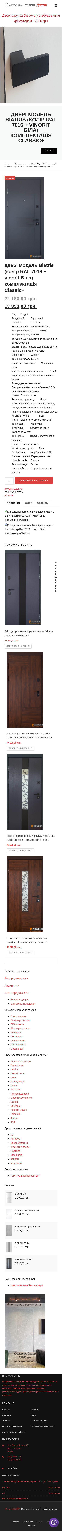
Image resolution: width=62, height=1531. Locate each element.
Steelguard (16, 1155)
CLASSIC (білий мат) (27, 1210)
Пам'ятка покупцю (39, 1421)
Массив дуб (17, 1048)
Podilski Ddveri (19, 1110)
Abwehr (9, 495)
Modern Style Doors (21, 1098)
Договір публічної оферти (13, 1432)
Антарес (15, 1138)
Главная (7, 164)
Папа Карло (17, 1065)
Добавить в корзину (34, 480)
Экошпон (16, 1032)
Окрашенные (18, 1040)
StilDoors (15, 1106)
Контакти (32, 1526)
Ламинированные (21, 1020)
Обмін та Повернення (12, 1426)
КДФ (13, 1122)
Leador (14, 1069)
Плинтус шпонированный (25, 1175)
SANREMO (20, 1194)
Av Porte (15, 1089)
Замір (33, 1415)
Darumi (14, 1102)
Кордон (15, 1159)
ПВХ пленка (17, 1024)
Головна (6, 1409)
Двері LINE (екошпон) (28, 1227)
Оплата (34, 1409)
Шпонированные (20, 1028)
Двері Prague (23, 1260)
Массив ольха (18, 1044)
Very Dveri (16, 1163)
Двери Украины (19, 1143)
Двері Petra (22, 1243)
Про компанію (28, 1522)
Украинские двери (21, 1061)
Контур (14, 1118)
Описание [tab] (14, 503)
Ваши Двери (18, 1081)
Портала (15, 1151)
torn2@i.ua (12, 1468)
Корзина (48, 151)
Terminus (15, 1114)
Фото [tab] (29, 503)
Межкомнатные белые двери (27, 1285)
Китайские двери (20, 1147)
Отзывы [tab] (42, 503)
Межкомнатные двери (23, 1003)
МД (12, 1134)
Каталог (39, 1522)
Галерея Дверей (20, 1094)
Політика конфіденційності (43, 1426)
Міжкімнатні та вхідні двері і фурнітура (39, 1509)
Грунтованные (19, 1016)
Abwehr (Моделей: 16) (39, 164)
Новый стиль (18, 1073)
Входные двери (20, 164)
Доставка (6, 1415)
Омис (14, 1077)
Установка (6, 1421)
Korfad (14, 1085)
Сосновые (16, 1036)
